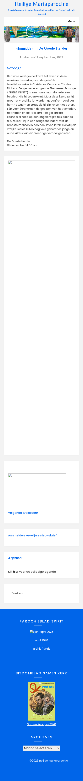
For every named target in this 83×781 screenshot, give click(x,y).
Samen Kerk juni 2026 (41, 724)
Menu (71, 21)
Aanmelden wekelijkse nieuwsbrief (32, 535)
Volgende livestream (23, 513)
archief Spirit (41, 649)
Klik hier (13, 572)
